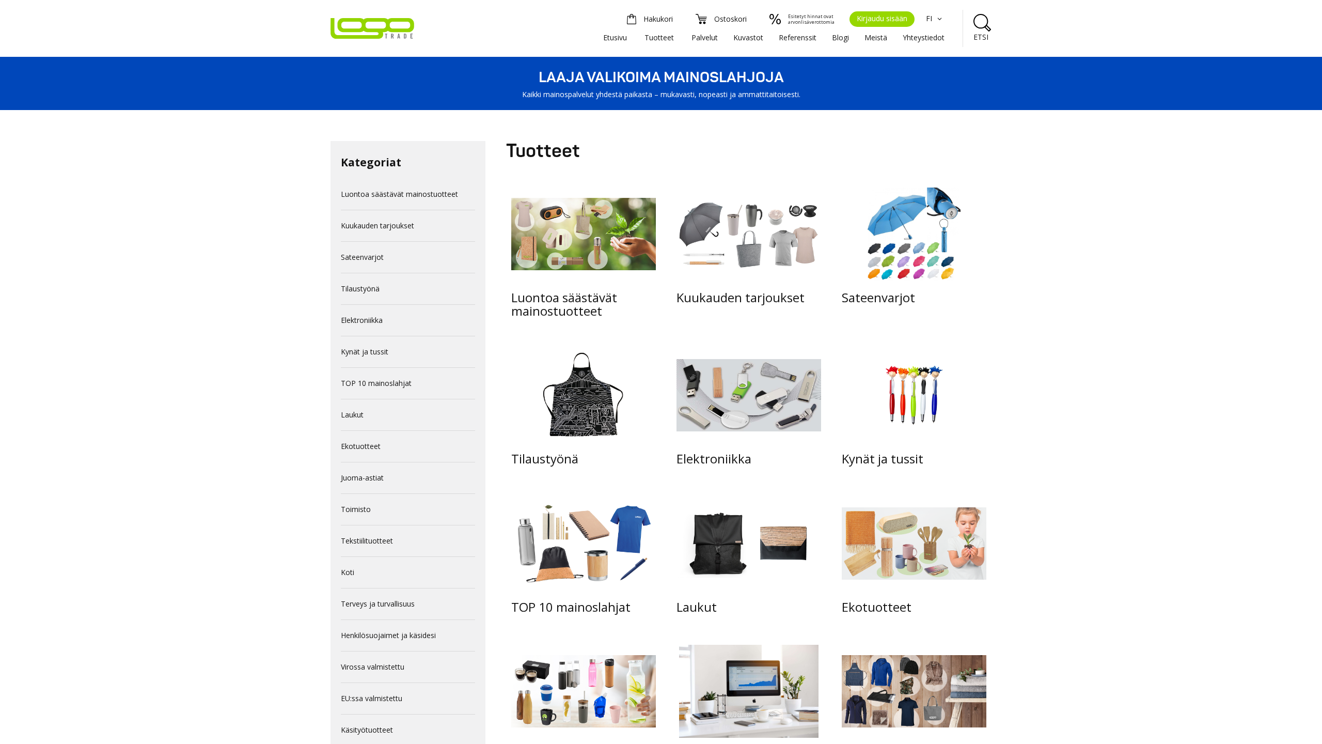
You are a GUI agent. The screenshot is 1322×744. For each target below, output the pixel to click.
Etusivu (615, 37)
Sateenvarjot (362, 257)
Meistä (875, 37)
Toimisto (356, 509)
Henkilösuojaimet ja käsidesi (388, 635)
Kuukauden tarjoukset (377, 225)
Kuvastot (748, 37)
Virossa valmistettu (372, 667)
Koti (347, 572)
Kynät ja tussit (364, 352)
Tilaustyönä (360, 288)
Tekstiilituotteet (367, 541)
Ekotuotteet (361, 446)
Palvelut (704, 37)
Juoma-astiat (362, 478)
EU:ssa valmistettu (371, 698)
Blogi (840, 37)
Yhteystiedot (924, 37)
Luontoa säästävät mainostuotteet (399, 194)
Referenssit (797, 37)
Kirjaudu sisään (882, 18)
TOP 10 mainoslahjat (376, 383)
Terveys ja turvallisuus (378, 604)
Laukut (352, 415)
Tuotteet (659, 37)
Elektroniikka (362, 320)
